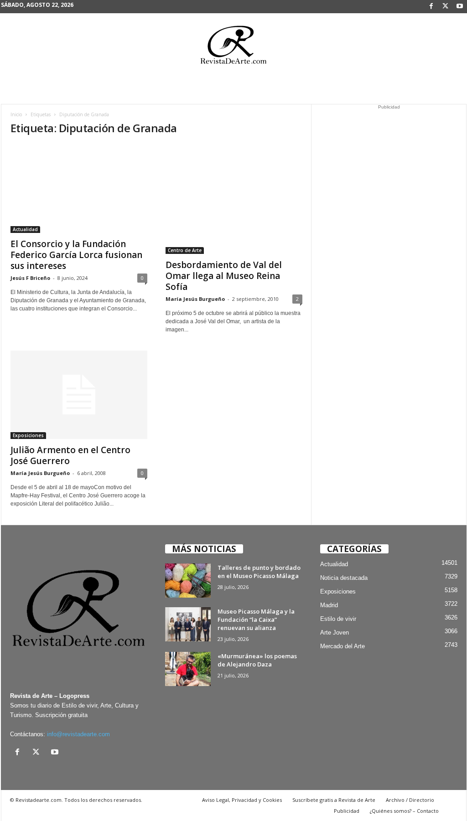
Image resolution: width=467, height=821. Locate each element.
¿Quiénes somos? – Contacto (404, 810)
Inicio (16, 114)
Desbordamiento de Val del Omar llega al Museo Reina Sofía (224, 276)
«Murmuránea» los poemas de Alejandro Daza (257, 660)
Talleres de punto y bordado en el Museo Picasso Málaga (259, 571)
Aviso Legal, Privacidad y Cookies (242, 799)
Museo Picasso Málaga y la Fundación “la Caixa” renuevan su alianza (256, 619)
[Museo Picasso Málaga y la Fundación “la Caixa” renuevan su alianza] (188, 624)
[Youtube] (459, 6)
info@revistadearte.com (78, 734)
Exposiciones (28, 435)
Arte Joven (334, 632)
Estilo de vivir (338, 618)
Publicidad (346, 810)
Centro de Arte (185, 250)
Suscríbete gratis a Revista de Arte (333, 799)
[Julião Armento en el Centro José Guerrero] (78, 395)
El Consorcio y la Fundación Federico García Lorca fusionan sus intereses (76, 255)
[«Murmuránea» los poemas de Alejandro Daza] (188, 669)
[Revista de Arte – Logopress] (233, 47)
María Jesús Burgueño (195, 298)
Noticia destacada (344, 577)
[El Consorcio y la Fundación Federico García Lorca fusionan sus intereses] (78, 189)
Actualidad (25, 229)
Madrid (329, 605)
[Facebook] (431, 6)
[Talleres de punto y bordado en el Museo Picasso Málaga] (188, 580)
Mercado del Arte (342, 646)
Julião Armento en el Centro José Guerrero (70, 455)
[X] (445, 6)
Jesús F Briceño (30, 277)
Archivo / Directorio (410, 799)
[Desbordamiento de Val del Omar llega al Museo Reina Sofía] (234, 199)
